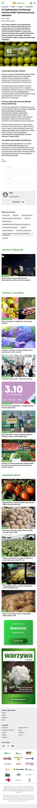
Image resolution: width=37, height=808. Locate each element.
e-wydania (4, 741)
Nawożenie (21, 736)
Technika (4, 738)
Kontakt (4, 716)
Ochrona (4, 736)
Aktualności (29, 7)
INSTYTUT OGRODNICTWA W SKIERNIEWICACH (11, 222)
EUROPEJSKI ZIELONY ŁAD (7, 234)
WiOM (13, 7)
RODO (3, 723)
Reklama (4, 719)
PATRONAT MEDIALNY (6, 225)
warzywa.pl (5, 7)
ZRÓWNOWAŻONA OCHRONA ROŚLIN (9, 231)
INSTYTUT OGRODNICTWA (27, 219)
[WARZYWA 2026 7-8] (18, 676)
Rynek (20, 733)
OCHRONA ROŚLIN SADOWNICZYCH (23, 234)
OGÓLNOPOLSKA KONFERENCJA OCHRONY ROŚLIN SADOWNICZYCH (16, 228)
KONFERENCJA (16, 219)
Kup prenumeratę (18, 703)
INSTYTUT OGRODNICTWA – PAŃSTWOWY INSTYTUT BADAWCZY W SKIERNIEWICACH (16, 238)
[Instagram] (8, 750)
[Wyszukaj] (34, 3)
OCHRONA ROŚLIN (5, 219)
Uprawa (20, 738)
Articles (20, 7)
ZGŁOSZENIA (27, 222)
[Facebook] (23, 205)
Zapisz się (18, 644)
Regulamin (4, 721)
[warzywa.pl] (18, 3)
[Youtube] (12, 750)
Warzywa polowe (22, 731)
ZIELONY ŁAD (23, 231)
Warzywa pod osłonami (8, 733)
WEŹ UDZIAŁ (5, 242)
